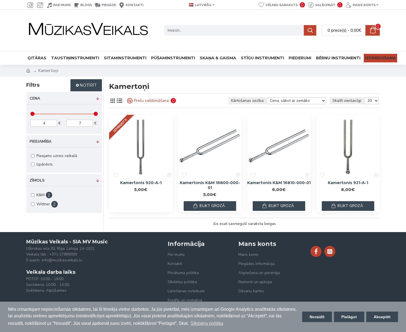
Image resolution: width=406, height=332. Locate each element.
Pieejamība (40, 141)
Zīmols (37, 180)
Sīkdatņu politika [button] (207, 323)
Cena (35, 98)
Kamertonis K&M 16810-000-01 (279, 182)
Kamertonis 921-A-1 (348, 182)
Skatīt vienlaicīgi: (347, 100)
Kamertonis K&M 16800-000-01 (210, 185)
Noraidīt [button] (317, 317)
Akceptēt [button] (382, 317)
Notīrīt (88, 85)
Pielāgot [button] (349, 317)
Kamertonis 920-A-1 (141, 182)
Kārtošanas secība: (247, 100)
